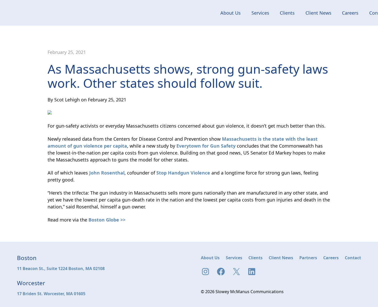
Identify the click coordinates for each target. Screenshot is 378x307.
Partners (308, 258)
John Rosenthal (106, 173)
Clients (287, 13)
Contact (353, 258)
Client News (318, 13)
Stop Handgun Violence (183, 173)
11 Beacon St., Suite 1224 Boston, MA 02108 (61, 268)
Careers (350, 13)
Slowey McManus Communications (35, 13)
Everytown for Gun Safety (206, 146)
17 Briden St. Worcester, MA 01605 (51, 293)
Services (260, 13)
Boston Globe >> (106, 220)
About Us (230, 13)
